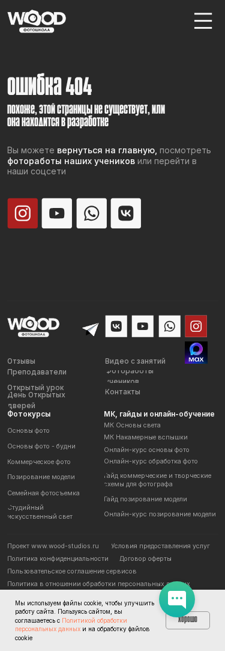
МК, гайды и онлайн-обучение (159, 414)
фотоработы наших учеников (71, 161)
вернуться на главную (106, 150)
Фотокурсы (28, 414)
